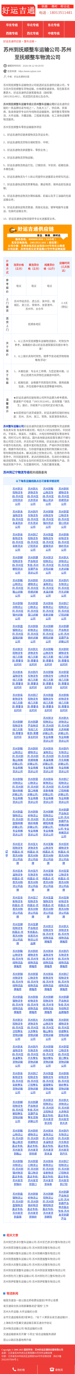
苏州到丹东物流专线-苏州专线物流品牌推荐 (63, 959)
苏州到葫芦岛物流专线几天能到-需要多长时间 (32, 729)
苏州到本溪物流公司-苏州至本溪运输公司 (48, 588)
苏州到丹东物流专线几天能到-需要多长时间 (32, 680)
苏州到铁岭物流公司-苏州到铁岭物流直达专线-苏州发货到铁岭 (32, 1205)
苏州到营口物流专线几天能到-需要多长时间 (63, 680)
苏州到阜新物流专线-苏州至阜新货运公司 (17, 542)
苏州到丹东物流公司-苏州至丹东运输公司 (63, 588)
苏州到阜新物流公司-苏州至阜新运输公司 (48, 611)
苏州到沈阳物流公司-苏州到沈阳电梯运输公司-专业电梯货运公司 (48, 729)
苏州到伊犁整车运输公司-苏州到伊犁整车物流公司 (31, 1281)
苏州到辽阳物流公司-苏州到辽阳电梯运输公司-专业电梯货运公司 (63, 790)
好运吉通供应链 (12, 41)
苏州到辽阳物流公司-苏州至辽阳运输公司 (63, 611)
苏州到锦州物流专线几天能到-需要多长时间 (48, 680)
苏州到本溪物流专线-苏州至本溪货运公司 (17, 519)
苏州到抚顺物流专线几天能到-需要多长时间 (63, 657)
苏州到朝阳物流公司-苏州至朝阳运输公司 (48, 634)
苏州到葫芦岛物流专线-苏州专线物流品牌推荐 (63, 1004)
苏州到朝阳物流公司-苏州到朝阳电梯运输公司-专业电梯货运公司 (48, 823)
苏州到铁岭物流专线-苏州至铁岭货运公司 (63, 542)
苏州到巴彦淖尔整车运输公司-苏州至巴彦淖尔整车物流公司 (36, 1242)
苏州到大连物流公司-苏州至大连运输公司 (63, 565)
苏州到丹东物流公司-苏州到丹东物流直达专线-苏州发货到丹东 (63, 1142)
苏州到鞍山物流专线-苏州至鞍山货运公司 (48, 496)
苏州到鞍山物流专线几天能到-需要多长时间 (48, 657)
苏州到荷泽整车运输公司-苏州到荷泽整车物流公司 (31, 1247)
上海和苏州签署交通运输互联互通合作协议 (27, 1322)
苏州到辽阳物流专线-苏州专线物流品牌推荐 (63, 982)
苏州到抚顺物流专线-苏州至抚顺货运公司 (63, 496)
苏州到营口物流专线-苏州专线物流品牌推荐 (32, 982)
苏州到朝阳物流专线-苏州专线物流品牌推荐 (48, 1004)
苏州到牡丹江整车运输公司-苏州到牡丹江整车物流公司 (34, 1275)
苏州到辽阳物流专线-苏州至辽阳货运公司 (32, 542)
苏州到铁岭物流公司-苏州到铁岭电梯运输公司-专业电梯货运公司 (32, 823)
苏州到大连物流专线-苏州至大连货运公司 (32, 496)
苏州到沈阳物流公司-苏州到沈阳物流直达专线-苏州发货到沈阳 (48, 1111)
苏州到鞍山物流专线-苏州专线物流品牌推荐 (17, 959)
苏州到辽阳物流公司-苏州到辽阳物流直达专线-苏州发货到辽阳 (63, 1173)
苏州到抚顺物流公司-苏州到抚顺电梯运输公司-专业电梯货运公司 (32, 760)
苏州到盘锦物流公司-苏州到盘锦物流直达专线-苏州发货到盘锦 (17, 1205)
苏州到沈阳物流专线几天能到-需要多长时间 (17, 657)
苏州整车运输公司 (13, 426)
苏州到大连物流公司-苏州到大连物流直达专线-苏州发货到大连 (63, 1111)
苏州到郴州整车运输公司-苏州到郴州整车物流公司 (31, 1253)
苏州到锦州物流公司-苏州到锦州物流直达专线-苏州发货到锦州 (17, 1173)
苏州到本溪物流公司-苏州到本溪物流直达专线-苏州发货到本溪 (48, 1142)
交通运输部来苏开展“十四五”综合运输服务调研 (29, 1334)
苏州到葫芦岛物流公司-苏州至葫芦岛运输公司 (63, 634)
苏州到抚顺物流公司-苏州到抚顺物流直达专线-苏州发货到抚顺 (32, 1142)
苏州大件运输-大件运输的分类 (20, 1311)
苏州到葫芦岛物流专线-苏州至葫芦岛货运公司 (32, 565)
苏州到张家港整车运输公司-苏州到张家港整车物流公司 (34, 1270)
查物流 (59, 1369)
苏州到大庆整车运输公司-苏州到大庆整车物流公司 (31, 1264)
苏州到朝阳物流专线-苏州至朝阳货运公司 (17, 565)
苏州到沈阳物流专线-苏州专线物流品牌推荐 (48, 934)
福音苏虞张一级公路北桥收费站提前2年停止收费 (30, 1300)
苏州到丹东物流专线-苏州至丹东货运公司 (32, 519)
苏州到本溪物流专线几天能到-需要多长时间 (17, 680)
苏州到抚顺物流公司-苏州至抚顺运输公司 (32, 588)
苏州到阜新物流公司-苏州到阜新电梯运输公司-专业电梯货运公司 (48, 790)
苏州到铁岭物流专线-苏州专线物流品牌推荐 (32, 1004)
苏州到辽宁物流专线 (16, 472)
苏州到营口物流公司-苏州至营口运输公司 (32, 611)
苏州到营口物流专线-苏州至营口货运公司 (63, 519)
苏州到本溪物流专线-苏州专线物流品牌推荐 (48, 959)
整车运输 (29, 41)
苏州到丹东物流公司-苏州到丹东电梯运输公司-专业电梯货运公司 (63, 760)
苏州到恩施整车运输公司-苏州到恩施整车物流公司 (31, 1259)
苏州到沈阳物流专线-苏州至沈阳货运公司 (17, 496)
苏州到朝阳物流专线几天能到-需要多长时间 (17, 729)
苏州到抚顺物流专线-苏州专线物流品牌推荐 (32, 959)
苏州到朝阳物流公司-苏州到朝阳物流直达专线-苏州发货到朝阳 (48, 1205)
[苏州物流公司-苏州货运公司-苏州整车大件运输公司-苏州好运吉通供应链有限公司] (18, 10)
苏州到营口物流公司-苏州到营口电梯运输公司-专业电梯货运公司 (32, 790)
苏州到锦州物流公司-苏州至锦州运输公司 (17, 611)
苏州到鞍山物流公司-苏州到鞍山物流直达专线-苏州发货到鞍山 (17, 1142)
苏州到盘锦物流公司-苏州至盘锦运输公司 (17, 634)
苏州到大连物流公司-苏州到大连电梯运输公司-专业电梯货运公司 (63, 729)
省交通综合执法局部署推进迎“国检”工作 (25, 1305)
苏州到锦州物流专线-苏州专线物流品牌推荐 (17, 982)
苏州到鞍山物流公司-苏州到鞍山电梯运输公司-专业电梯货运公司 (17, 760)
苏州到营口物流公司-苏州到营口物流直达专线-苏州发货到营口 (32, 1173)
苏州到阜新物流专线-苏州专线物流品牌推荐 (48, 982)
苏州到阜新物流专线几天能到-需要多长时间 (17, 703)
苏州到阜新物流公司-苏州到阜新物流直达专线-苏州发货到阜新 (48, 1173)
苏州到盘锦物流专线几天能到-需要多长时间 (48, 703)
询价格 (21, 1369)
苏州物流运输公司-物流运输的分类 (22, 1328)
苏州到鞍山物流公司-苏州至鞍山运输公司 (17, 588)
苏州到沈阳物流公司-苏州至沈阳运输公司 (48, 565)
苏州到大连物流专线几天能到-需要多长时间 (32, 657)
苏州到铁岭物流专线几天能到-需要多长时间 (63, 703)
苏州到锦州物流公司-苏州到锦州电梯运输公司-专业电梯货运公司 (17, 790)
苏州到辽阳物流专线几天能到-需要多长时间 (32, 703)
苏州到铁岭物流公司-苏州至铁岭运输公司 (32, 634)
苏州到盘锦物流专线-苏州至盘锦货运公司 (48, 542)
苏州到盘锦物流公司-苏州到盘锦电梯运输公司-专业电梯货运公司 (17, 823)
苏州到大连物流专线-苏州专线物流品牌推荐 (63, 934)
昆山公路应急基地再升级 (17, 1339)
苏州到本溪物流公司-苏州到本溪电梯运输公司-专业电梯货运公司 (48, 760)
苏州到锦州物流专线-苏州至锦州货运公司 (48, 519)
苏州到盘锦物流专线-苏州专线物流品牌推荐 (17, 1004)
